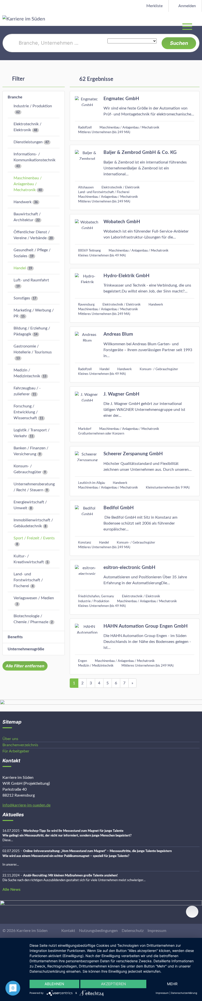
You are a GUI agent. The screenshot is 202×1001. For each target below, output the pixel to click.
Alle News (11, 890)
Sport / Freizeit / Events (34, 538)
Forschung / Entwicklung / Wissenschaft (26, 412)
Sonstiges (22, 298)
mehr (172, 984)
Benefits (15, 637)
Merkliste (154, 6)
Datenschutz (133, 931)
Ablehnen (54, 984)
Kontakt (68, 931)
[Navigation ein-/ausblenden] (198, 18)
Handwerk (23, 202)
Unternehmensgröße (26, 649)
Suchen (179, 43)
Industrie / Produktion (33, 106)
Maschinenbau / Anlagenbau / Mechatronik (28, 184)
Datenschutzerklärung (184, 992)
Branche (15, 97)
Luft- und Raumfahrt (31, 280)
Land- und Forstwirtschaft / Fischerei (28, 580)
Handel (20, 268)
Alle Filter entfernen (25, 665)
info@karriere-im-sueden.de (26, 805)
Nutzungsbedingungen (98, 931)
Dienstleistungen (28, 142)
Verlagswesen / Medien (34, 598)
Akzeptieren (113, 984)
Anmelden (187, 6)
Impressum (157, 931)
